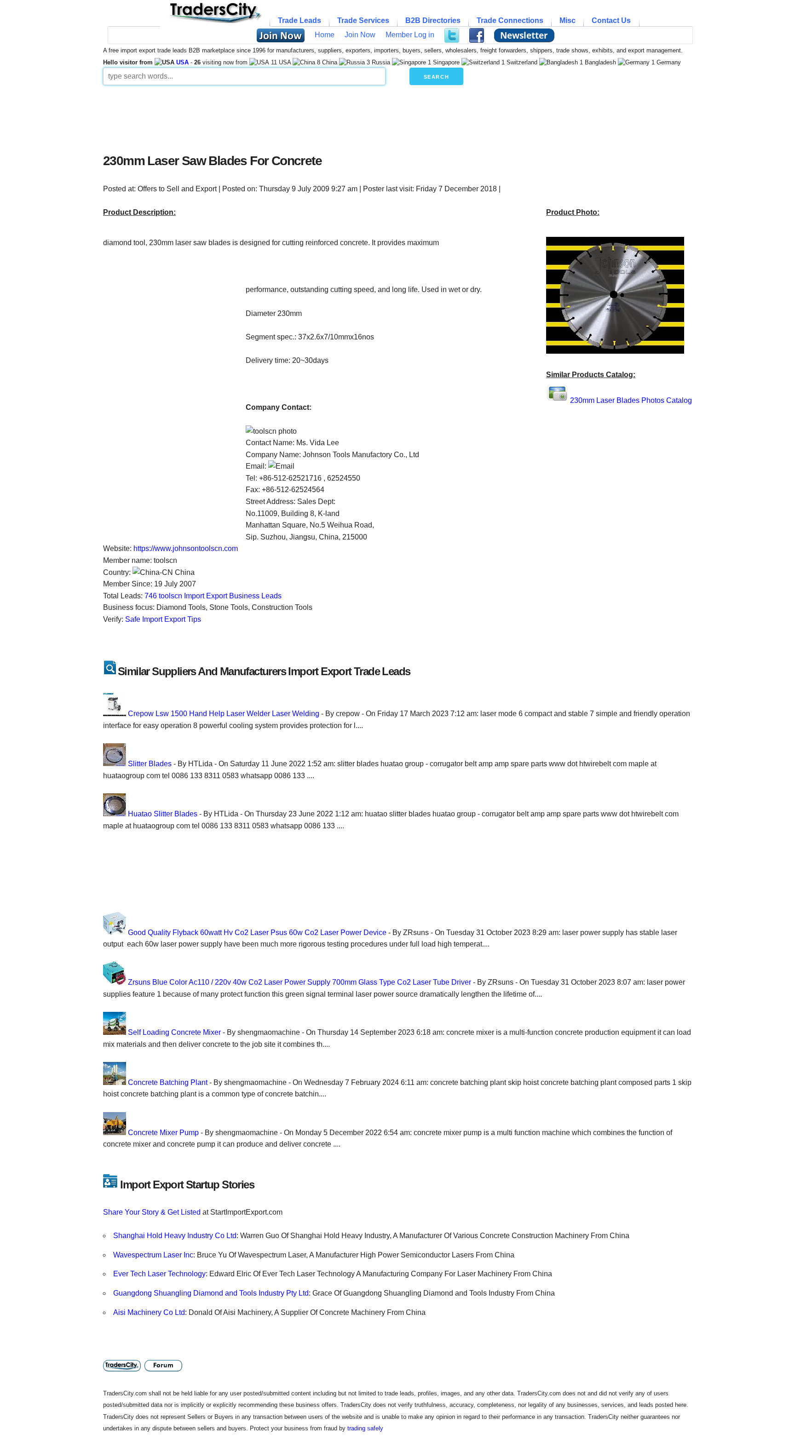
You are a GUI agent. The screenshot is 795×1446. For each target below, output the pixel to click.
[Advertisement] (326, 117)
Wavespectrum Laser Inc (153, 1255)
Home (324, 35)
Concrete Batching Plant (167, 1082)
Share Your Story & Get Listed (152, 1212)
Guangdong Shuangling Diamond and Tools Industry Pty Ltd (211, 1293)
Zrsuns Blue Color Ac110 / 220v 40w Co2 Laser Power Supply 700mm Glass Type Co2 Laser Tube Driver (299, 982)
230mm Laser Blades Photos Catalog (631, 400)
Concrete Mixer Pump (163, 1132)
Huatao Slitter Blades (162, 814)
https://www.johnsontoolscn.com (185, 548)
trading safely (365, 1428)
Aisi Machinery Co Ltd (149, 1312)
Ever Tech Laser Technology (159, 1274)
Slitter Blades (150, 764)
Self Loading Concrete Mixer (174, 1032)
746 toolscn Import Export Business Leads (213, 596)
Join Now (360, 35)
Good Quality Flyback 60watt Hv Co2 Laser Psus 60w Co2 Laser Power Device (257, 932)
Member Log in (410, 35)
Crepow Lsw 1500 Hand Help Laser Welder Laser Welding (223, 713)
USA (182, 62)
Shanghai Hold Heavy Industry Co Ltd (174, 1235)
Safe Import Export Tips (163, 619)
